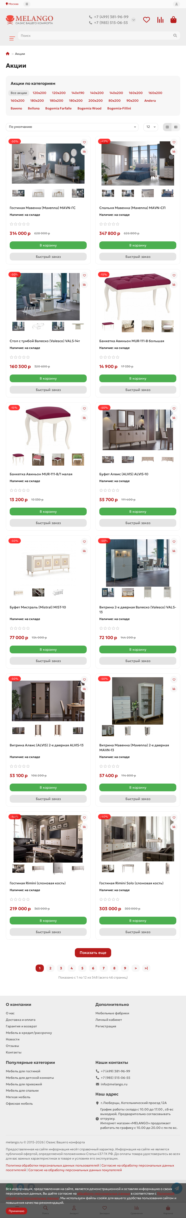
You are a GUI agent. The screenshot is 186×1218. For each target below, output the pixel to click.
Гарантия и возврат (21, 1026)
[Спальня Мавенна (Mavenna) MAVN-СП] (137, 163)
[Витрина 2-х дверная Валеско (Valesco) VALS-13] (137, 562)
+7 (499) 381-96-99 (111, 16)
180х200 (37, 101)
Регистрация (105, 1026)
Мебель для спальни (22, 1090)
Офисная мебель (19, 1104)
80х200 (114, 101)
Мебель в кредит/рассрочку (29, 1033)
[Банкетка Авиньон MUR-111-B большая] (137, 296)
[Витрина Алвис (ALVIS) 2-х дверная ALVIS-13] (48, 700)
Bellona (33, 108)
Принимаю (16, 1211)
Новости (12, 1039)
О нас (10, 1013)
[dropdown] (27, 4)
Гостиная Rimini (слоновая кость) (38, 883)
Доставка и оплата (20, 1020)
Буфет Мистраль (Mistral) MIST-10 (38, 607)
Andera (150, 101)
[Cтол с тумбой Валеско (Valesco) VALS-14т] (48, 296)
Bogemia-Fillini (119, 108)
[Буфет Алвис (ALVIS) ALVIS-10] (137, 429)
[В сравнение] (84, 151)
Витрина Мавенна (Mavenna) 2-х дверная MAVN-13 (134, 747)
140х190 (77, 93)
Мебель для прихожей (24, 1084)
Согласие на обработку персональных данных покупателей (75, 1170)
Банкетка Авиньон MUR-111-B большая (131, 341)
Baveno (16, 108)
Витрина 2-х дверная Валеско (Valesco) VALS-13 (137, 609)
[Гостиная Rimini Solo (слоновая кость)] (137, 838)
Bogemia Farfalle (58, 108)
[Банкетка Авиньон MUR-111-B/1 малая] (48, 429)
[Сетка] (167, 127)
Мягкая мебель (18, 1097)
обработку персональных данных (103, 1193)
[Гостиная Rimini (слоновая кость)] (48, 838)
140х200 (97, 93)
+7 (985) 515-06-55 (111, 22)
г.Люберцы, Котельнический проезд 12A (134, 1103)
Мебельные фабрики (112, 1013)
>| (146, 968)
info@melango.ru (114, 1084)
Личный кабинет (108, 1020)
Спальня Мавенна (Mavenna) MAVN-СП (132, 208)
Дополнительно (112, 1004)
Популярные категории (30, 1062)
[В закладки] (84, 142)
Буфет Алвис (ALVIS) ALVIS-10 (123, 474)
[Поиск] (175, 35)
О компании (18, 1004)
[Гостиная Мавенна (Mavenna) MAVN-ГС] (48, 163)
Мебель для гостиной (23, 1071)
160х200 (136, 93)
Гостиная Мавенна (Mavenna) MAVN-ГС (43, 208)
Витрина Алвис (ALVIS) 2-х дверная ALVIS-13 (47, 745)
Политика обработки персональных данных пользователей (52, 1165)
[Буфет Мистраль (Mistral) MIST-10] (48, 562)
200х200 (95, 101)
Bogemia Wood (89, 108)
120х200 (39, 93)
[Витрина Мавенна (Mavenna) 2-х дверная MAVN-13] (137, 700)
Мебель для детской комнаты (30, 1078)
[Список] (175, 127)
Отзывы (12, 1046)
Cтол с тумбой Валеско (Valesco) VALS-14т (45, 341)
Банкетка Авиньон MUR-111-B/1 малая (41, 474)
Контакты (14, 1052)
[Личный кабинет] (176, 4)
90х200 (132, 101)
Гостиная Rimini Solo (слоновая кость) (131, 883)
